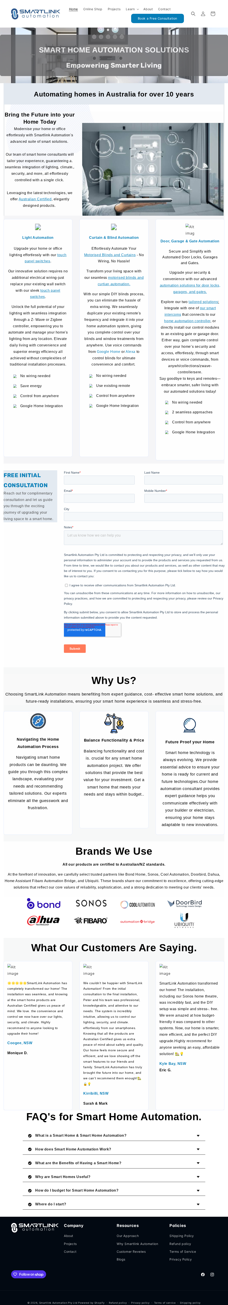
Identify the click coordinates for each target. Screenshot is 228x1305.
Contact (70, 1251)
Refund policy (180, 1244)
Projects (70, 1244)
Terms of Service (182, 1251)
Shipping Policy (181, 1236)
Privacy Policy (180, 1259)
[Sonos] (90, 903)
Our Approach (128, 1236)
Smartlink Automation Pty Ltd (58, 1302)
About (68, 1236)
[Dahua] (43, 920)
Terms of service (165, 1302)
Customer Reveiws (131, 1251)
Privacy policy (140, 1302)
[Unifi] (184, 920)
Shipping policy (190, 1302)
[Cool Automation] (137, 905)
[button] (132, 9)
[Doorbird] (184, 903)
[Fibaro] (90, 920)
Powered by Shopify (91, 1302)
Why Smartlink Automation (137, 1244)
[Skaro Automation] (137, 922)
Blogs (121, 1259)
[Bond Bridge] (43, 903)
